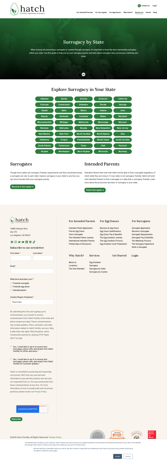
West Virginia (83, 151)
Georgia (122, 104)
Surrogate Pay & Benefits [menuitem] (142, 237)
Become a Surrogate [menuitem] (140, 231)
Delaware (83, 104)
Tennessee (64, 145)
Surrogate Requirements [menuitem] (142, 234)
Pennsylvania (83, 140)
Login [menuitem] (134, 255)
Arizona (83, 99)
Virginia (44, 151)
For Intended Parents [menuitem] (85, 12)
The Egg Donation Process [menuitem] (111, 241)
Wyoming (122, 151)
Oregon (63, 140)
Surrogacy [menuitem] (93, 265)
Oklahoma (44, 140)
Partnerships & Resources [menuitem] (80, 244)
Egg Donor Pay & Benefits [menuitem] (111, 234)
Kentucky (64, 116)
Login (155, 6)
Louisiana (83, 116)
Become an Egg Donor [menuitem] (109, 228)
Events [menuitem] (148, 12)
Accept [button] (117, 456)
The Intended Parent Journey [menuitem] (81, 237)
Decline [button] (128, 456)
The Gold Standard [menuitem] (76, 269)
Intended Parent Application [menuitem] (81, 228)
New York (64, 134)
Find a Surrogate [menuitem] (76, 234)
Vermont (123, 145)
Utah (103, 145)
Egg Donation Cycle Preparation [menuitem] (113, 244)
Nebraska (64, 128)
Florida (103, 104)
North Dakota (103, 134)
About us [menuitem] (72, 262)
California (122, 99)
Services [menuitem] (94, 255)
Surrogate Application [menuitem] (141, 228)
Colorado (44, 104)
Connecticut (64, 104)
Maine (103, 116)
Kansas (44, 116)
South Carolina (122, 140)
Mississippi (103, 122)
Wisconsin (103, 151)
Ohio (123, 134)
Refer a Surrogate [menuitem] (139, 247)
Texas (83, 145)
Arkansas (103, 99)
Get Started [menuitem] (119, 255)
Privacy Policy (40, 392)
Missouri (123, 122)
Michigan (64, 122)
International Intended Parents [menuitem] (82, 241)
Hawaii (44, 110)
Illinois (83, 110)
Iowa (123, 110)
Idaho (64, 110)
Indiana (103, 110)
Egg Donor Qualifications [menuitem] (110, 231)
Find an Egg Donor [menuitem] (76, 231)
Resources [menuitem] (139, 12)
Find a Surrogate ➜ (95, 190)
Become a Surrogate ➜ (22, 187)
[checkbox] (32, 286)
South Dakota (44, 145)
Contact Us (145, 6)
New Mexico (44, 134)
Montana (44, 128)
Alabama (44, 99)
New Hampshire (103, 128)
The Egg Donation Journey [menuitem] (111, 237)
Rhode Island (103, 140)
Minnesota (83, 122)
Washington (64, 151)
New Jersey (122, 128)
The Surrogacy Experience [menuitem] (143, 244)
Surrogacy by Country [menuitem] (98, 272)
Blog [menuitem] (155, 12)
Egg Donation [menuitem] (95, 262)
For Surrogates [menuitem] (101, 12)
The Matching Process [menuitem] (141, 241)
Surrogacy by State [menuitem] (97, 269)
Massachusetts (44, 122)
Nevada (83, 128)
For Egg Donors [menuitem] (115, 12)
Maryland (122, 116)
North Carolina (83, 134)
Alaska (64, 99)
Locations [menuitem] (73, 265)
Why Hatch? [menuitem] (128, 12)
